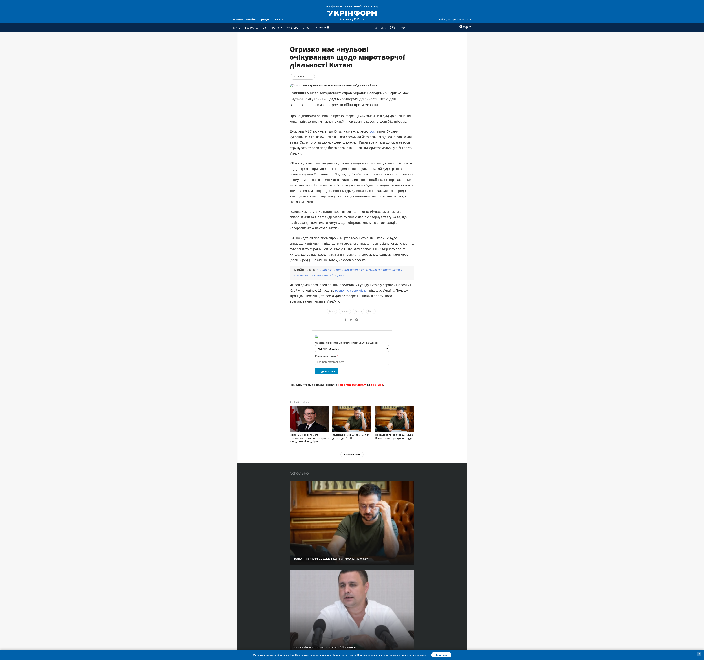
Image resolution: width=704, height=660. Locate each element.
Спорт (307, 27)
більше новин (352, 454)
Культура (292, 27)
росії (373, 131)
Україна (358, 311)
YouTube (377, 384)
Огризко (345, 311)
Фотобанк (251, 19)
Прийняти (441, 654)
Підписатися (326, 371)
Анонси (279, 19)
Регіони (277, 27)
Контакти (380, 27)
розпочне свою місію (351, 290)
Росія (371, 311)
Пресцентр (266, 19)
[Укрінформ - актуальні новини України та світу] (352, 13)
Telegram (344, 384)
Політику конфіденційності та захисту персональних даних (392, 654)
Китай (332, 311)
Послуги (238, 19)
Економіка (251, 27)
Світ (265, 27)
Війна (237, 27)
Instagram (359, 384)
